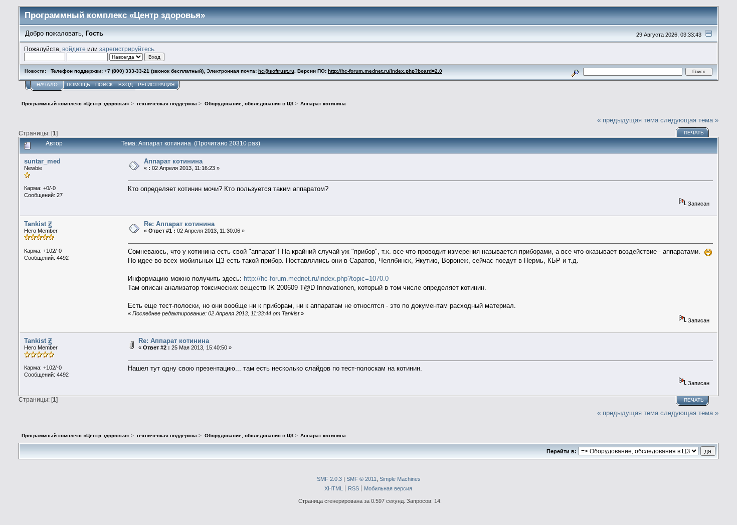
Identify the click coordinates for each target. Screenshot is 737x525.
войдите (74, 49)
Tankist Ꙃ (38, 224)
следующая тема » (689, 120)
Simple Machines (400, 479)
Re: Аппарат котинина (179, 224)
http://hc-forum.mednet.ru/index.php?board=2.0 (385, 71)
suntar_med (42, 161)
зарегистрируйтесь (126, 49)
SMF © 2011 (361, 479)
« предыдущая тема (627, 120)
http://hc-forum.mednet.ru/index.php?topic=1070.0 (316, 278)
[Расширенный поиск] (575, 71)
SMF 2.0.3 (329, 479)
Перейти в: (561, 451)
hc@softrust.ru (276, 71)
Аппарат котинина (173, 161)
